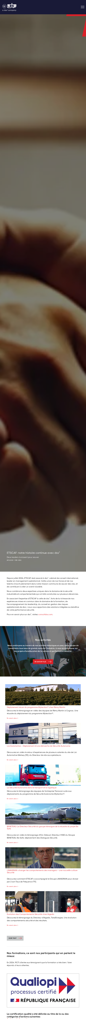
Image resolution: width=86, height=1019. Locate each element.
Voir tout (12, 938)
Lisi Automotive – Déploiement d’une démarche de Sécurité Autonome (38, 746)
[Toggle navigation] (83, 7)
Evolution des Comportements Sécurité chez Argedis (30, 914)
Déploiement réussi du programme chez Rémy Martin (36, 707)
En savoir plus (40, 662)
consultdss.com (45, 614)
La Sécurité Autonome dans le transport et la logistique (32, 787)
